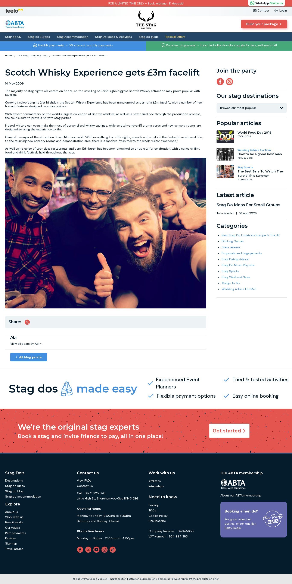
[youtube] (97, 549)
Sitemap (11, 543)
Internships (156, 486)
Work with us (14, 517)
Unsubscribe (157, 521)
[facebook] (81, 549)
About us (11, 512)
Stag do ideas (15, 486)
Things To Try (231, 283)
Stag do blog (14, 491)
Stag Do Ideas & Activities (113, 37)
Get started (227, 430)
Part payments (15, 533)
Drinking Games (233, 241)
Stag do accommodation (23, 496)
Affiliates (155, 481)
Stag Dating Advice (235, 259)
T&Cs (152, 510)
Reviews (10, 538)
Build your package (262, 24)
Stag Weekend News (236, 277)
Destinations (14, 480)
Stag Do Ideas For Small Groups (248, 205)
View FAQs (84, 480)
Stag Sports (245, 167)
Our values (12, 528)
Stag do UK (13, 37)
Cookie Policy (158, 516)
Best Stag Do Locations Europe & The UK (251, 235)
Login (283, 10)
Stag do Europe (39, 37)
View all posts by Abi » (25, 344)
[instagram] (230, 81)
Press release (231, 247)
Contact (263, 10)
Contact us (85, 486)
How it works (14, 522)
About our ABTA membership (240, 495)
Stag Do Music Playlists (238, 265)
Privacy (154, 505)
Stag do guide (149, 37)
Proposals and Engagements (242, 253)
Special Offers (175, 37)
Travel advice (14, 549)
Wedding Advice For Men (254, 150)
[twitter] (89, 549)
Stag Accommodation (72, 37)
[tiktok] (113, 549)
